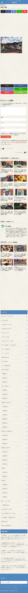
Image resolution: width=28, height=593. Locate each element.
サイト (2, 128)
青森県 (4, 427)
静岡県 (4, 443)
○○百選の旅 (5, 505)
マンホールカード (7, 341)
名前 (2, 117)
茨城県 (4, 497)
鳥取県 (4, 382)
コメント (3, 106)
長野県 (4, 464)
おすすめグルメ (7, 509)
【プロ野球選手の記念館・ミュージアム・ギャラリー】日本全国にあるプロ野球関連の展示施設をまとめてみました (13, 560)
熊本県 (4, 394)
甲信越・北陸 (6, 447)
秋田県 (4, 423)
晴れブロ (8, 590)
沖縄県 (4, 390)
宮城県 (4, 410)
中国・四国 (5, 369)
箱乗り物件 (5, 357)
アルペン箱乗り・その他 (8, 345)
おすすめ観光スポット (8, 513)
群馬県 (4, 492)
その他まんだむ (6, 328)
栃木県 (4, 488)
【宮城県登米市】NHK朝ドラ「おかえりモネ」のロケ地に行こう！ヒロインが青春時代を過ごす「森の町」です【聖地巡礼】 (13, 544)
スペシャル (5, 353)
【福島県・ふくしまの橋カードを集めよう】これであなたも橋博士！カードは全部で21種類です (13, 552)
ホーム (2, 587)
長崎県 (4, 398)
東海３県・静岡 (7, 431)
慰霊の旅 (5, 521)
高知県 (4, 378)
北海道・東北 (6, 402)
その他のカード (6, 324)
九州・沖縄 (5, 386)
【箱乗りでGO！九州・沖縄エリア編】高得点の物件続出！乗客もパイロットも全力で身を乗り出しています (13, 567)
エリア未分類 (6, 365)
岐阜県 (5, 435)
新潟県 (4, 460)
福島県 (4, 419)
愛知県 (4, 439)
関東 (3, 480)
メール (2, 122)
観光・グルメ (5, 501)
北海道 (5, 406)
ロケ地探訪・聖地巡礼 (8, 517)
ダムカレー (5, 332)
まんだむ (4, 320)
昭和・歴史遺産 (6, 525)
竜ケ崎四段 (8, 226)
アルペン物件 (6, 349)
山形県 (4, 414)
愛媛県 (4, 373)
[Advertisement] (14, 25)
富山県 (4, 451)
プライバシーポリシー (8, 587)
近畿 (3, 468)
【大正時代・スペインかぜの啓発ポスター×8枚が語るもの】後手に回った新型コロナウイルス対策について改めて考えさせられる (13, 537)
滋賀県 (4, 476)
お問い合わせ (15, 587)
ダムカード (5, 336)
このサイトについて (7, 316)
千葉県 (4, 484)
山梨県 (4, 455)
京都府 (4, 472)
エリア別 (4, 361)
